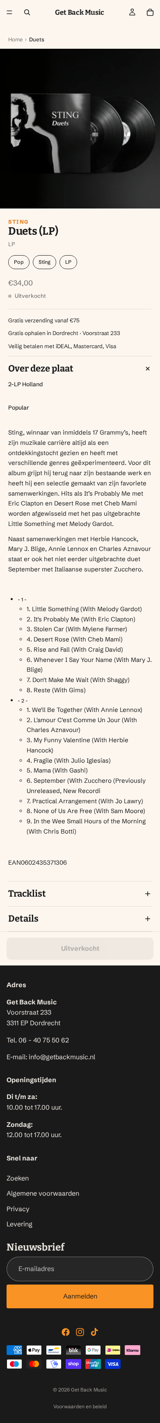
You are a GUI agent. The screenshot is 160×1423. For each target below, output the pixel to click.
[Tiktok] (94, 1332)
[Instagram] (80, 1332)
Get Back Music (89, 1390)
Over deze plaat (40, 368)
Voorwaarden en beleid (80, 1406)
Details (23, 918)
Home (15, 39)
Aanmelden (80, 1296)
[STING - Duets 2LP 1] (80, 128)
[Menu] (9, 12)
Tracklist (27, 893)
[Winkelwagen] (150, 12)
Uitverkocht (80, 948)
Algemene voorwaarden (43, 1193)
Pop (19, 262)
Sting (18, 221)
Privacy (18, 1209)
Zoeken (18, 1178)
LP (68, 262)
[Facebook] (66, 1332)
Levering (19, 1224)
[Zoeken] (27, 12)
